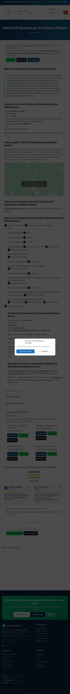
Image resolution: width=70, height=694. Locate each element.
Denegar (44, 351)
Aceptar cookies (25, 351)
